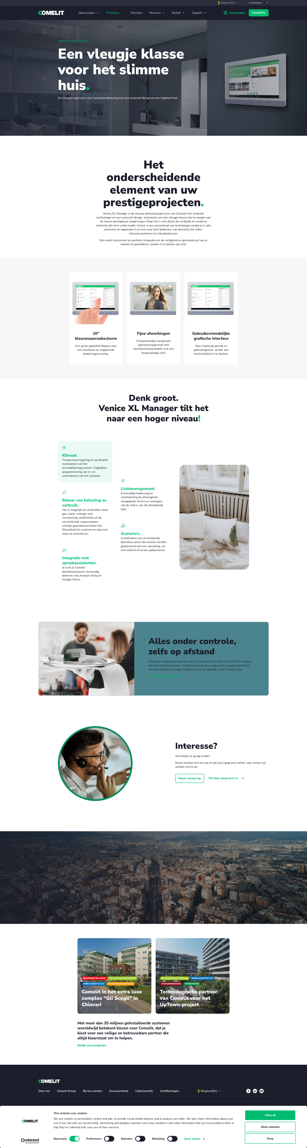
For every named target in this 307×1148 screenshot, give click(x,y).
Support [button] (197, 13)
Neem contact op (189, 778)
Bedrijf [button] (176, 13)
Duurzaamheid (118, 1091)
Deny (270, 1138)
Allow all (270, 1115)
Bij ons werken (92, 1091)
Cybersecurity (144, 1091)
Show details (192, 1138)
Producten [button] (113, 13)
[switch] (109, 1139)
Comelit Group (66, 1091)
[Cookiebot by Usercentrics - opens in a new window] (30, 1141)
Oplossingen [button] (87, 13)
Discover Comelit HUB (164, 676)
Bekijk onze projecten (91, 1045)
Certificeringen (169, 1091)
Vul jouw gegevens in (223, 778)
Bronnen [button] (155, 13)
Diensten (136, 13)
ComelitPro (258, 12)
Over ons (44, 1091)
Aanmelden (237, 13)
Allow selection (270, 1126)
